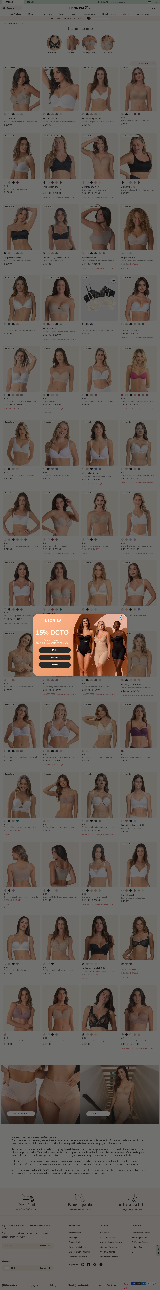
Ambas (55, 665)
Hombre (54, 657)
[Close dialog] (122, 617)
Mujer (54, 650)
